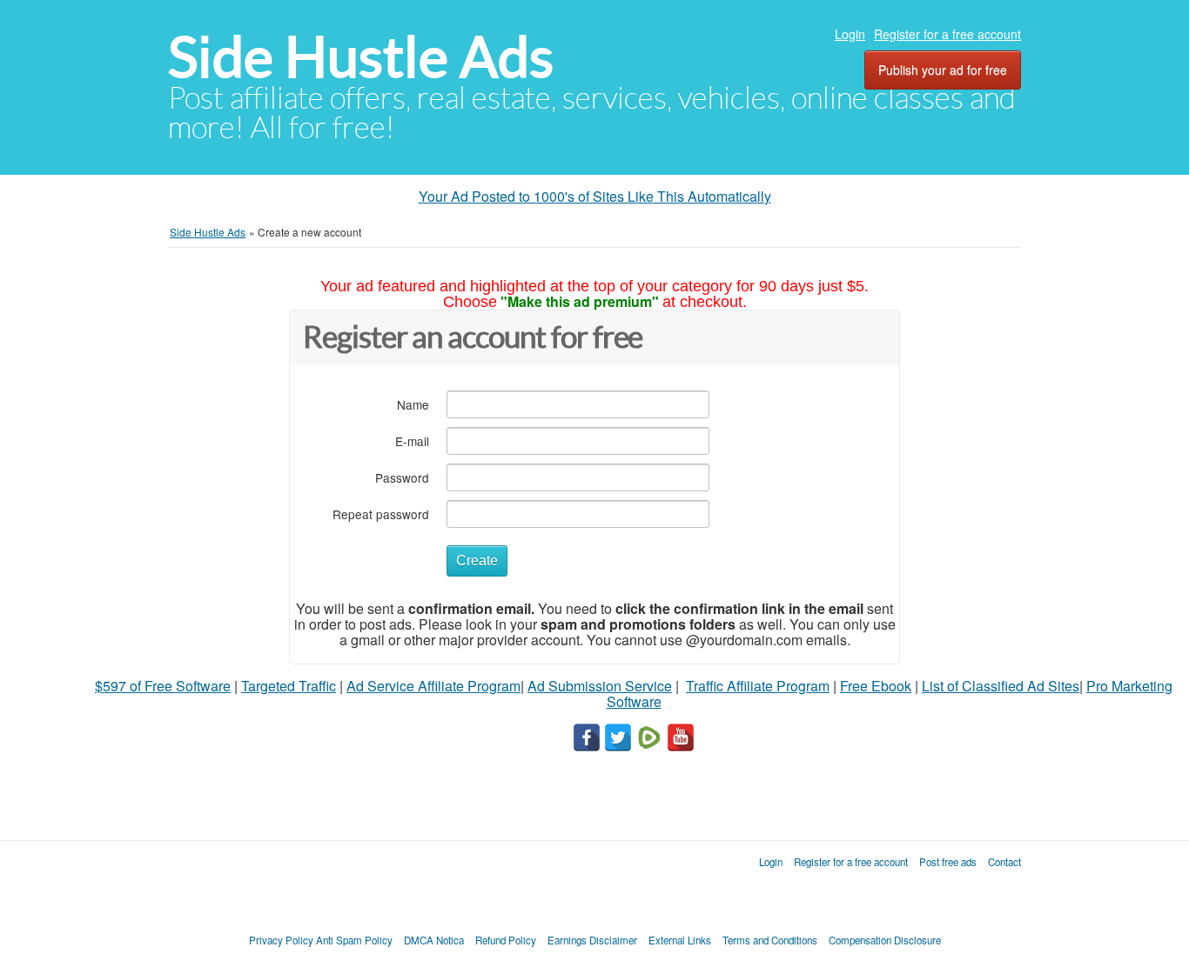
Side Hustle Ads (361, 57)
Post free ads (948, 862)
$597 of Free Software (163, 686)
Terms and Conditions (769, 940)
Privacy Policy (281, 940)
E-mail (412, 440)
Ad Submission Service (599, 686)
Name (413, 404)
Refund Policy (505, 940)
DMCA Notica (434, 940)
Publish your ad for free (942, 69)
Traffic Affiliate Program (758, 686)
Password (402, 477)
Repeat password (381, 513)
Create (477, 560)
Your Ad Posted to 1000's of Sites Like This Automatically (595, 196)
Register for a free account (947, 34)
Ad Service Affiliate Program (433, 686)
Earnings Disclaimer (592, 940)
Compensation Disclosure (885, 940)
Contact (1004, 862)
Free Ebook (875, 686)
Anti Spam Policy (354, 940)
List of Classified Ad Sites (1000, 686)
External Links (679, 940)
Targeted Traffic (288, 686)
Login (850, 34)
